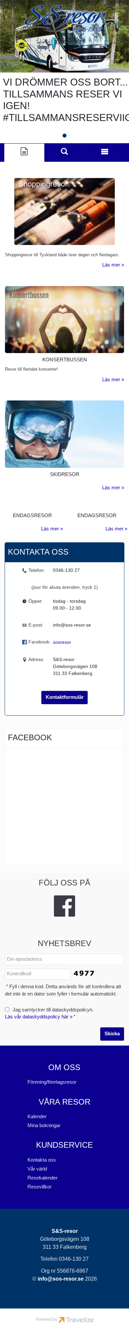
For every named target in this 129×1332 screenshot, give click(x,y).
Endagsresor (32, 515)
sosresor (62, 642)
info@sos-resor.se (72, 625)
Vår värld (37, 1169)
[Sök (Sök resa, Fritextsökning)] (64, 152)
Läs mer (111, 265)
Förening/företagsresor (51, 1082)
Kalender (37, 1116)
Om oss (64, 1067)
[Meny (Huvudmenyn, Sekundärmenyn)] (105, 152)
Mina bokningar (44, 1125)
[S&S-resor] (64, 18)
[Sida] (24, 152)
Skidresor (64, 474)
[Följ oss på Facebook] (64, 906)
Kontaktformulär (65, 697)
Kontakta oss (41, 1160)
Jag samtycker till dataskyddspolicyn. (49, 1013)
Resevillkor (39, 1186)
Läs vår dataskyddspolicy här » (38, 1016)
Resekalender (42, 1178)
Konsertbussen (64, 359)
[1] (64, 136)
